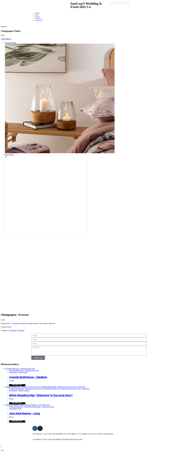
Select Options (6, 39)
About (37, 17)
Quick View (31, 368)
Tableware (20, 330)
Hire (36, 15)
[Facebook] (34, 428)
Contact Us (39, 20)
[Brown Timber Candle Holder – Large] (60, 153)
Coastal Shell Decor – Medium (28, 377)
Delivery (38, 18)
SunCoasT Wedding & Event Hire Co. (86, 5)
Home (37, 13)
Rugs (19, 408)
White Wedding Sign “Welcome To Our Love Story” (41, 395)
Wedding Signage (24, 390)
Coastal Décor (22, 372)
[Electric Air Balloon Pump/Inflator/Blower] (46, 237)
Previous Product (10, 43)
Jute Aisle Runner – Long (24, 413)
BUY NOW (17, 385)
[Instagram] (40, 428)
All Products (12, 330)
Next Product (9, 154)
